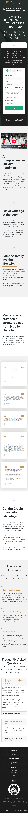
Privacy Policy (16, 810)
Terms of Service (23, 810)
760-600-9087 (16, 3)
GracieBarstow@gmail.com (15, 2)
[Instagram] (15, 781)
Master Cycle (14, 763)
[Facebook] (13, 781)
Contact (14, 754)
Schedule (14, 753)
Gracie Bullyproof (14, 762)
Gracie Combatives (14, 760)
